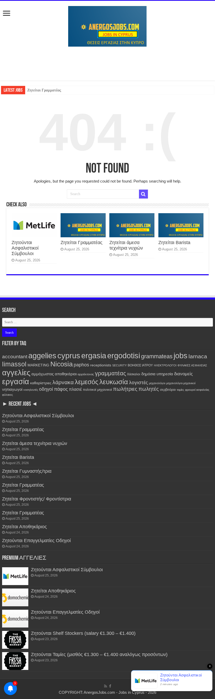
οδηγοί (46, 389)
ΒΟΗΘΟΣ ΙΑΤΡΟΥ (140, 365)
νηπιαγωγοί (12, 389)
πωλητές (148, 389)
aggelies (42, 355)
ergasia (93, 355)
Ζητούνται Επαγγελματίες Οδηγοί (36, 540)
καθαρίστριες (40, 383)
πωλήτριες (125, 389)
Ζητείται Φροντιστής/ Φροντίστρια (36, 499)
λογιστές (138, 382)
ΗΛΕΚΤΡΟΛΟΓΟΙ (165, 365)
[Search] (143, 194)
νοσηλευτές (30, 389)
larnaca (198, 356)
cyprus (68, 355)
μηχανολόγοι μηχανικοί (180, 383)
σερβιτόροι (168, 390)
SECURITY (119, 365)
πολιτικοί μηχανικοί (97, 390)
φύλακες (7, 394)
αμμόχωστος (42, 374)
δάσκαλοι (133, 374)
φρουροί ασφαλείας (197, 389)
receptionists (100, 365)
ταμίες (180, 389)
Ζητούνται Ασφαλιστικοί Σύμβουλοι (25, 248)
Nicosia (61, 364)
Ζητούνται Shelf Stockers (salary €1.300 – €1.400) (83, 633)
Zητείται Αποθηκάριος (24, 526)
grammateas (157, 356)
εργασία (15, 381)
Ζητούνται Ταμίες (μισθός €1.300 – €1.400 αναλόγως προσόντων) (99, 654)
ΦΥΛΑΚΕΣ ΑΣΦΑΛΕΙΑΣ (192, 365)
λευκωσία (113, 382)
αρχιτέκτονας (86, 374)
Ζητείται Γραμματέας (44, 90)
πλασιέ (75, 389)
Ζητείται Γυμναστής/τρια (26, 471)
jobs (180, 355)
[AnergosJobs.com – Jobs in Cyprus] (107, 25)
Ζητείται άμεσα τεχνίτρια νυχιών (126, 245)
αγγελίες (16, 372)
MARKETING (38, 365)
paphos (81, 364)
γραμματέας (110, 373)
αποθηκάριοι (66, 374)
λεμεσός (86, 382)
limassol (14, 364)
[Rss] (106, 686)
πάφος (61, 389)
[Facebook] (110, 686)
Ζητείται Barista (174, 242)
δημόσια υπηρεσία (157, 374)
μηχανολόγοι (157, 383)
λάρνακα (63, 382)
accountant (14, 356)
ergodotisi (123, 355)
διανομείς (183, 373)
